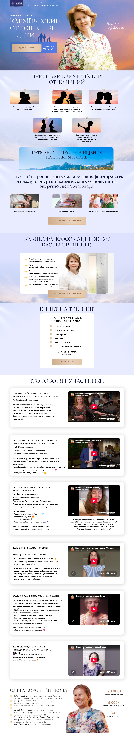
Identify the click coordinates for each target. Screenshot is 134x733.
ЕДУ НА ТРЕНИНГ (26, 47)
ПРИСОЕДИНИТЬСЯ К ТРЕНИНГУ (67, 220)
